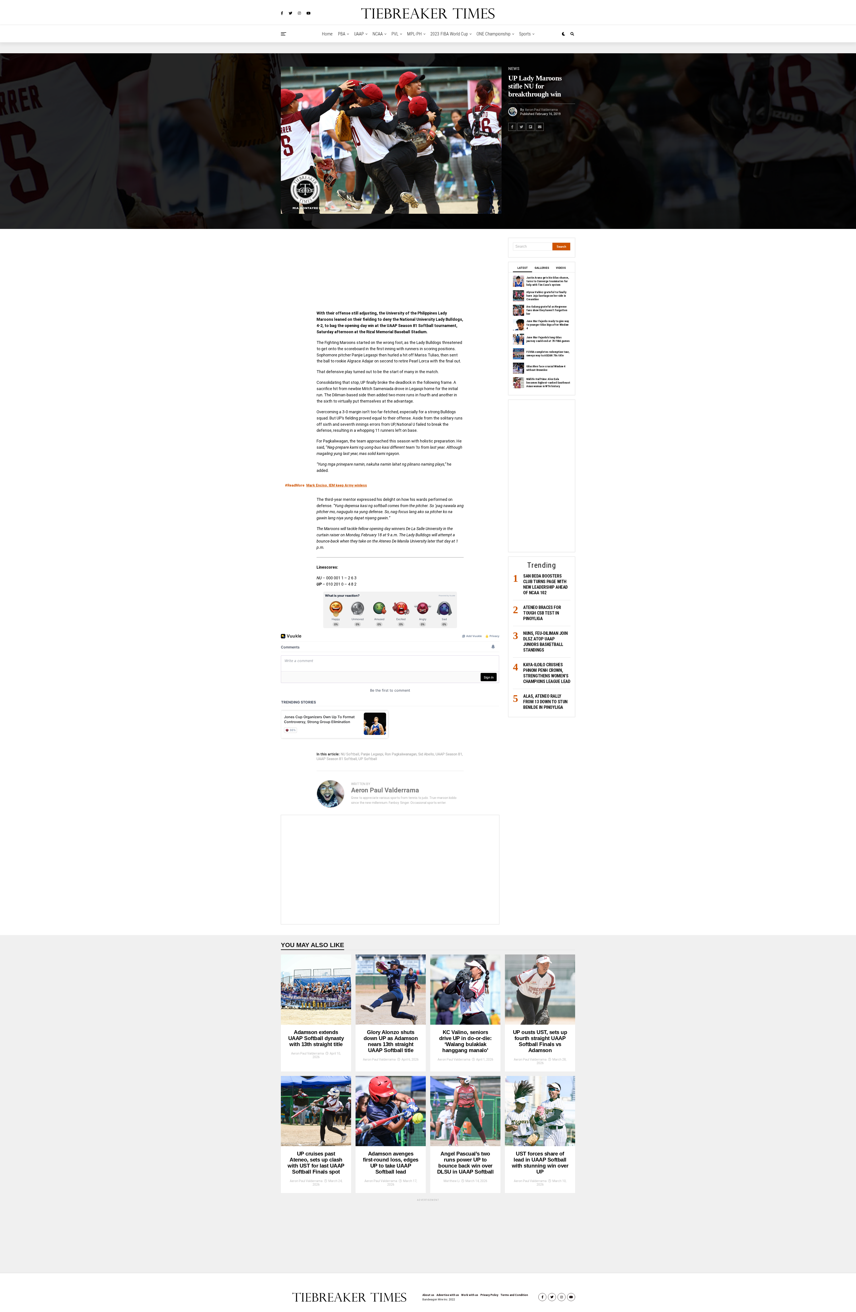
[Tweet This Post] (521, 127)
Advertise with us (447, 1295)
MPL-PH (414, 34)
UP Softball (367, 759)
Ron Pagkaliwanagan (401, 754)
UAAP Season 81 (449, 754)
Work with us (469, 1295)
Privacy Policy (489, 1295)
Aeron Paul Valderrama (541, 109)
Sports (525, 34)
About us (428, 1295)
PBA (341, 34)
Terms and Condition (514, 1295)
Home (327, 34)
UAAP (359, 34)
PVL (394, 34)
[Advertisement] (390, 271)
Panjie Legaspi (372, 754)
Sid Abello (426, 754)
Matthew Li (452, 1181)
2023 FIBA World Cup (449, 34)
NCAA (377, 34)
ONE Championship (493, 34)
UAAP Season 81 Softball (337, 759)
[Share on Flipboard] (531, 127)
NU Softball (350, 754)
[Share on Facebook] (512, 127)
